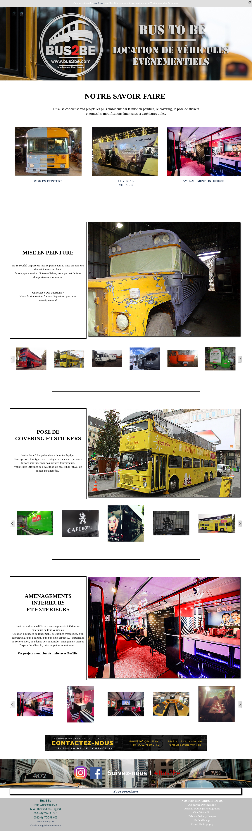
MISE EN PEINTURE (48, 181)
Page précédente (125, 791)
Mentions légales (45, 821)
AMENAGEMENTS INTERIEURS (204, 181)
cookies (98, 3)
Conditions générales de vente (45, 825)
